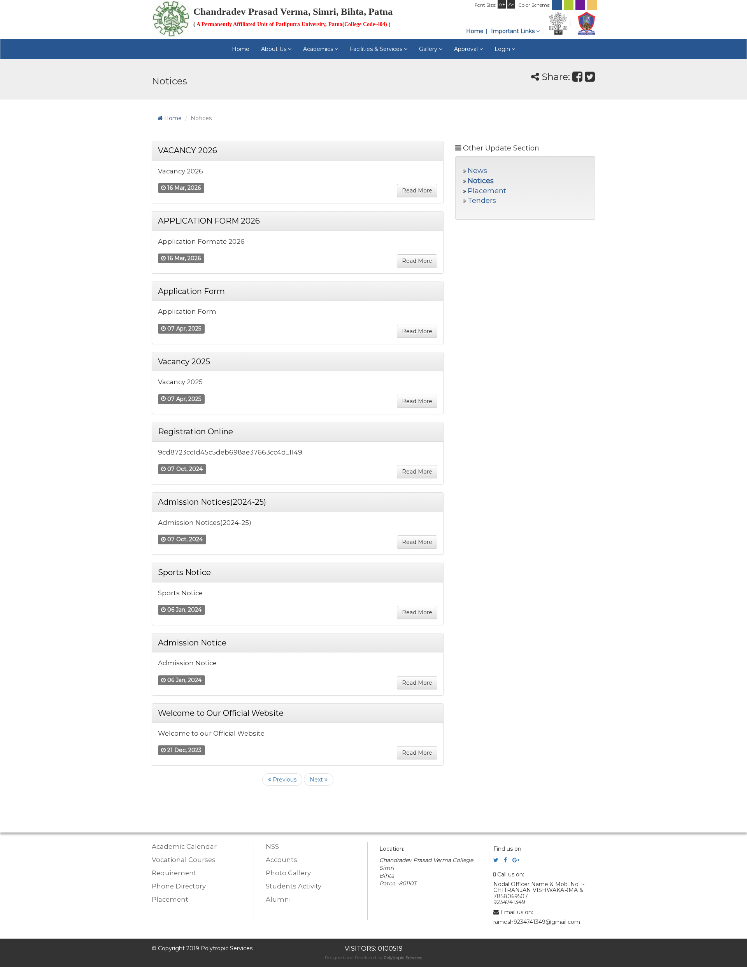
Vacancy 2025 (184, 361)
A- (511, 4)
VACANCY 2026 (187, 150)
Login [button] (503, 48)
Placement (487, 191)
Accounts (281, 860)
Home (475, 31)
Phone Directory (179, 886)
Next (317, 779)
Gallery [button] (429, 48)
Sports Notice (184, 572)
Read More (417, 190)
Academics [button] (319, 48)
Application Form (191, 291)
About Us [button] (274, 48)
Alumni (278, 899)
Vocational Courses (184, 860)
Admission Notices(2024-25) (212, 502)
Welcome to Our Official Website (221, 713)
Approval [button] (466, 48)
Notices (481, 181)
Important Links (513, 31)
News (477, 170)
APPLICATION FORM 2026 (209, 221)
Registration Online (195, 431)
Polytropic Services (403, 957)
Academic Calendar (184, 846)
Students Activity (293, 886)
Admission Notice (192, 642)
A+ (502, 4)
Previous (283, 779)
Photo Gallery (288, 873)
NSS (272, 846)
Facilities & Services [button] (377, 48)
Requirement (174, 873)
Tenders (482, 200)
